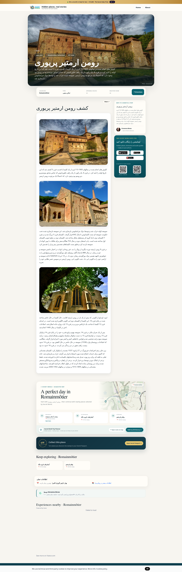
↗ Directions (138, 92)
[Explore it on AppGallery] (130, 158)
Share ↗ (106, 101)
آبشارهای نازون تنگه (87, 417)
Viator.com (51, 556)
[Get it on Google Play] (137, 153)
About (147, 7)
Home (138, 7)
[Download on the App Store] (123, 153)
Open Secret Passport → (134, 443)
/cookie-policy (101, 569)
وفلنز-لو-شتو (120, 417)
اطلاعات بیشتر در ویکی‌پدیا (103, 483)
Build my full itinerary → (135, 430)
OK (147, 569)
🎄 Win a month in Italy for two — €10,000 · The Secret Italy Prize (90, 2)
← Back (37, 51)
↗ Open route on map (116, 430)
